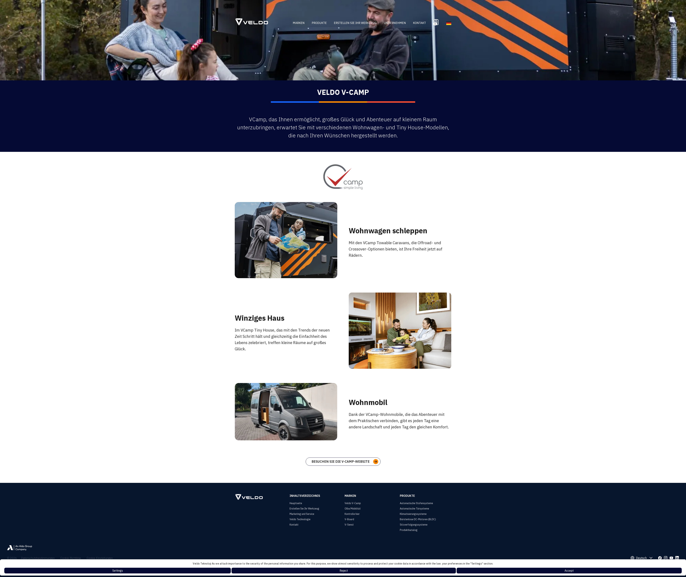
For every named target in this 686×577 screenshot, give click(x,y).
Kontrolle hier (352, 514)
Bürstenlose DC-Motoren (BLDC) (418, 519)
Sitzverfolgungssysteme (413, 524)
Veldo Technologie (300, 519)
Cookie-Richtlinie (70, 558)
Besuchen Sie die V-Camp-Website (341, 461)
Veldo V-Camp (353, 503)
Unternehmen (395, 23)
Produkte (319, 23)
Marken (299, 23)
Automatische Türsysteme (414, 508)
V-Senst (349, 524)
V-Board (349, 519)
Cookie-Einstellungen (100, 558)
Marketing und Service (302, 514)
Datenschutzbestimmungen (38, 558)
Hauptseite (296, 503)
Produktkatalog (408, 530)
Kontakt (419, 23)
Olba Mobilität (353, 508)
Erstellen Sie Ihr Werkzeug (355, 23)
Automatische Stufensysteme (416, 503)
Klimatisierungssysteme (413, 514)
